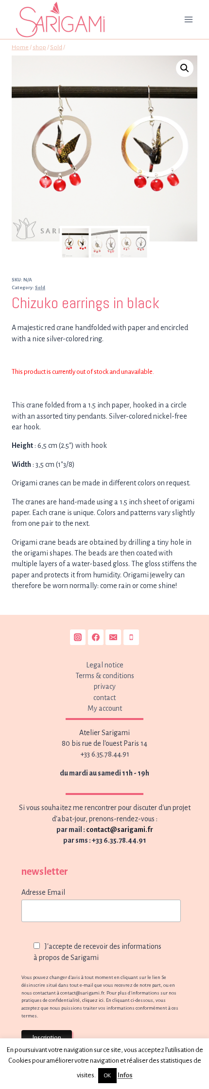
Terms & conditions (104, 676)
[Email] (113, 637)
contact (104, 697)
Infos (125, 1075)
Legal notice (104, 665)
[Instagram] (78, 637)
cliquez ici (93, 1000)
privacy (105, 686)
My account (104, 708)
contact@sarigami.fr (119, 829)
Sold (40, 287)
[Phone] (131, 637)
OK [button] (107, 1075)
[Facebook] (96, 637)
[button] (184, 68)
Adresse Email (43, 892)
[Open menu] (188, 19)
